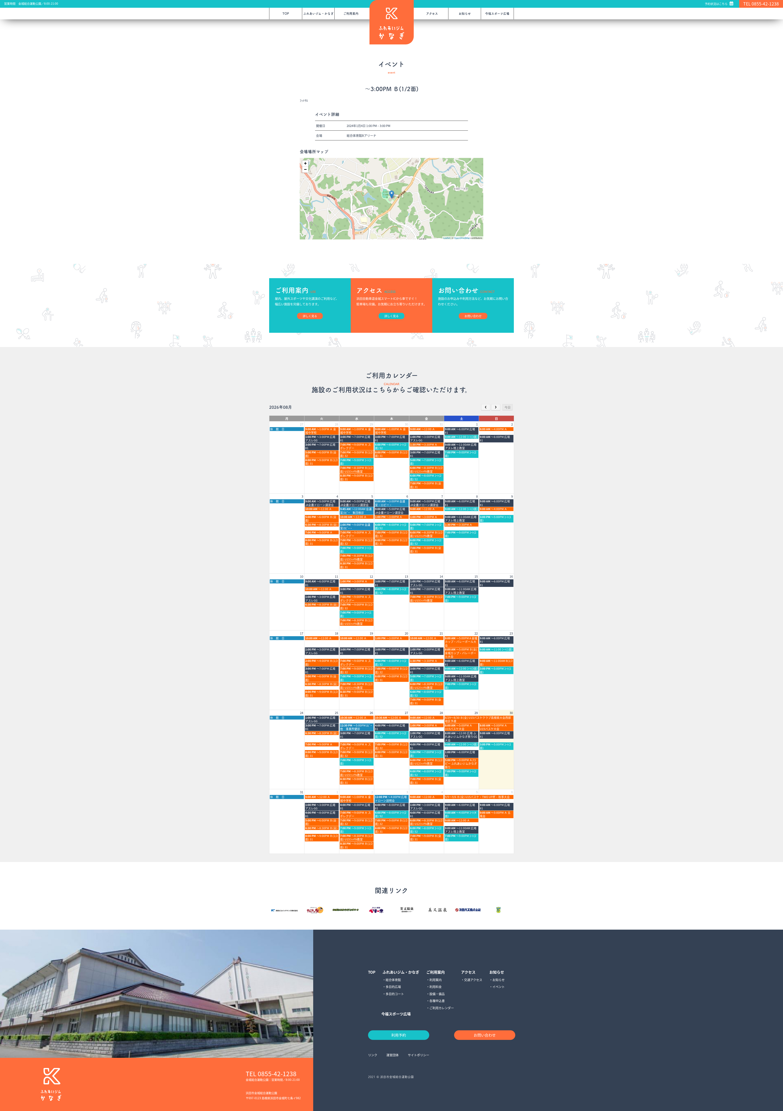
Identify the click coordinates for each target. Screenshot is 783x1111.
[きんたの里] (315, 910)
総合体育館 (393, 980)
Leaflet (446, 237)
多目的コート (395, 994)
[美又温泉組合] (437, 910)
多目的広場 (393, 986)
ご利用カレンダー (441, 1008)
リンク (372, 1055)
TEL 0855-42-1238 (761, 4)
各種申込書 (437, 1001)
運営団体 (392, 1055)
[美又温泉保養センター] (407, 910)
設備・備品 (437, 994)
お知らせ (498, 980)
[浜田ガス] (468, 910)
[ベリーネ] (376, 910)
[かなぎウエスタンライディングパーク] (345, 910)
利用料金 (435, 986)
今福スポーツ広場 (497, 13)
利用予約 (398, 1035)
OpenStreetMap (462, 237)
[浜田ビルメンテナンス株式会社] (284, 909)
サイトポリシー (418, 1055)
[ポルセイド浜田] (498, 910)
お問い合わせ (485, 1035)
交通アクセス (473, 980)
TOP (285, 13)
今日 (507, 407)
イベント (498, 986)
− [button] (305, 169)
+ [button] (305, 163)
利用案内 (435, 980)
